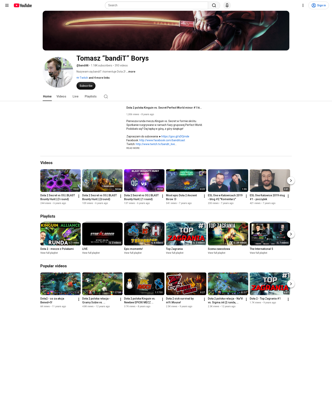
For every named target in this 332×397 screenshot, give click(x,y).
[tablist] (166, 96)
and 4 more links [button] (99, 77)
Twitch (83, 77)
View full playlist (49, 253)
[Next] (291, 180)
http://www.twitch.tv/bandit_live (155, 144)
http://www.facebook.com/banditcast (162, 140)
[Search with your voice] (227, 5)
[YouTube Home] (22, 5)
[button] (133, 148)
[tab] (47, 96)
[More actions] (79, 196)
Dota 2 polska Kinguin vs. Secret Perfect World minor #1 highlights (164, 107)
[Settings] (303, 5)
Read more (133, 148)
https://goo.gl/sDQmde (175, 136)
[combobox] (157, 5)
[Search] (214, 5)
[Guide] (7, 5)
